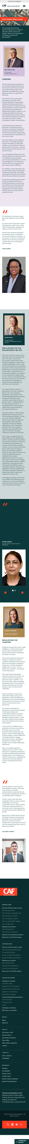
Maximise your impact (9, 926)
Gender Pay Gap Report (9, 1081)
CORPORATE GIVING (7, 943)
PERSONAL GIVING (6, 904)
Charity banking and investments (12, 997)
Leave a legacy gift (7, 924)
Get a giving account (8, 910)
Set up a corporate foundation (11, 955)
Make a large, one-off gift (9, 916)
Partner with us (7, 1035)
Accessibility (6, 1071)
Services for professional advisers (12, 934)
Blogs (4, 1020)
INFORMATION (5, 1065)
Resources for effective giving (11, 937)
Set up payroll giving (8, 952)
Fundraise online (7, 983)
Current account (7, 999)
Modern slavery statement (10, 1079)
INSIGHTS (4, 1017)
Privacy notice (6, 1073)
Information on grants (9, 994)
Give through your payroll (10, 918)
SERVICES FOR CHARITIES (8, 977)
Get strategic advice (8, 929)
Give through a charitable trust (11, 913)
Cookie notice (6, 1076)
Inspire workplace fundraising (11, 958)
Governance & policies (9, 1037)
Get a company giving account (11, 949)
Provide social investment (10, 932)
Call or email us (7, 1055)
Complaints (5, 1058)
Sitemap (4, 1068)
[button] (24, 5)
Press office (5, 1040)
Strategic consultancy (9, 1008)
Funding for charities (8, 981)
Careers (4, 1045)
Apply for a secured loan (9, 992)
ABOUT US (4, 1029)
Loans (4, 1005)
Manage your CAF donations (10, 986)
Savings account (7, 1002)
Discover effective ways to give (12, 908)
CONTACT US (5, 1052)
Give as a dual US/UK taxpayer (11, 921)
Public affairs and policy (9, 1043)
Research (5, 1023)
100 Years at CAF (7, 1032)
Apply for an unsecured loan (10, 989)
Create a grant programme (10, 966)
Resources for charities (9, 1010)
